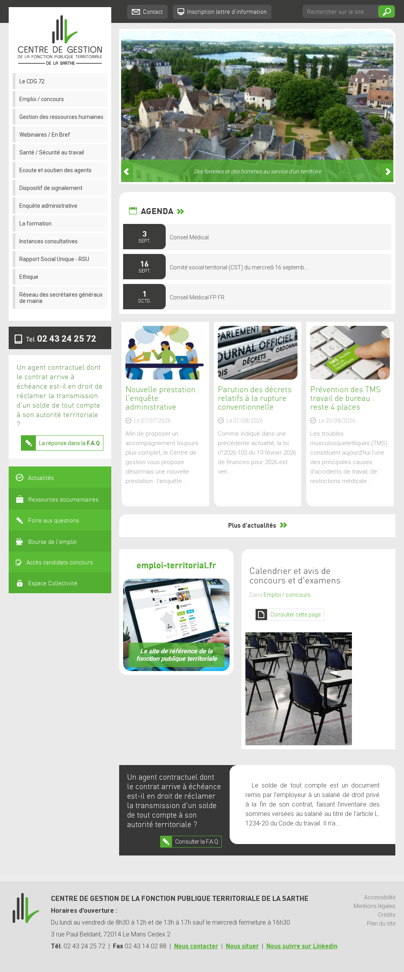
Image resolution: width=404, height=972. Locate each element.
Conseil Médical (189, 237)
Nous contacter (196, 946)
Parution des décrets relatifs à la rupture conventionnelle (255, 398)
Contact (153, 12)
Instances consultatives (48, 241)
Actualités (41, 478)
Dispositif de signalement (50, 188)
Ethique (28, 277)
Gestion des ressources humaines (61, 117)
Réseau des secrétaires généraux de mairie (61, 297)
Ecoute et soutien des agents (55, 170)
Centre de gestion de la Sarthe (60, 40)
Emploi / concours (41, 99)
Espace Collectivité (52, 584)
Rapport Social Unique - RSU (54, 259)
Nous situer (242, 946)
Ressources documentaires (63, 500)
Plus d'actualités (252, 525)
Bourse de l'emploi (52, 542)
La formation (35, 223)
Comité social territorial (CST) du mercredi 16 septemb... (239, 267)
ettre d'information (227, 12)
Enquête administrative (48, 206)
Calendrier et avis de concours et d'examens (294, 576)
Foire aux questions (53, 521)
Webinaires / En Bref (44, 135)
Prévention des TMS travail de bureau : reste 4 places (345, 398)
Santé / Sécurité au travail (51, 152)
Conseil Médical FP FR (197, 297)
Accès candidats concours (59, 563)
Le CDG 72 (32, 81)
